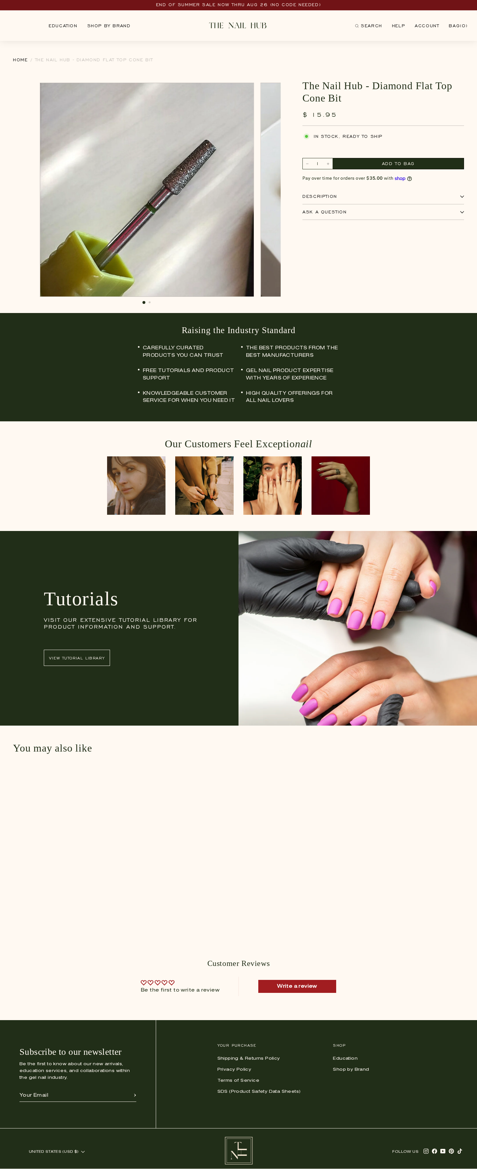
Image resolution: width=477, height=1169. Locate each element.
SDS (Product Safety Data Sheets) (259, 1091)
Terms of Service (238, 1080)
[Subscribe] (135, 1095)
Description (319, 196)
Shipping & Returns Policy (248, 1058)
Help (398, 26)
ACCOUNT (427, 26)
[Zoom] (246, 91)
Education (63, 26)
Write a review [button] (297, 986)
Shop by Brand (109, 26)
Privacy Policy (234, 1069)
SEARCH (368, 27)
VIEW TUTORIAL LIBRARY (77, 658)
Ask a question (324, 212)
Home (20, 60)
